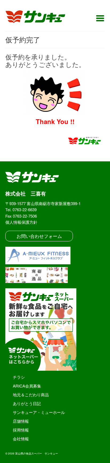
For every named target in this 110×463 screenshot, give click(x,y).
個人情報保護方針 (21, 222)
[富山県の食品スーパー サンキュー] (39, 17)
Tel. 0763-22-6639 (21, 209)
